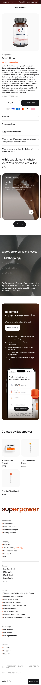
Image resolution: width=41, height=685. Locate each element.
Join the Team (13, 548)
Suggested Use (8, 124)
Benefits (5, 117)
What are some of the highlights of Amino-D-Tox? (17, 150)
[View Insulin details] (31, 213)
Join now (34, 2)
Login (10, 103)
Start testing (12, 328)
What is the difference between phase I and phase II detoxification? (19, 140)
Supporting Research (11, 132)
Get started (30, 103)
